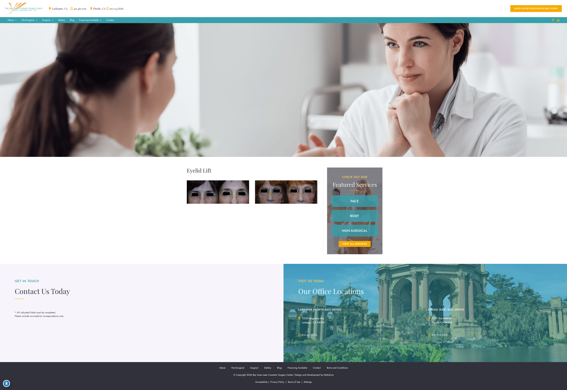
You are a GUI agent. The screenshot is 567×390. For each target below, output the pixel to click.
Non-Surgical (237, 368)
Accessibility (261, 382)
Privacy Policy (277, 382)
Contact (317, 368)
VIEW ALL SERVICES (354, 244)
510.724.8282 (116, 8)
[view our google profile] (558, 20)
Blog (279, 368)
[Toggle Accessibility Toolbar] (6, 383)
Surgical (254, 368)
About (222, 368)
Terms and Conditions (337, 368)
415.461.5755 (80, 8)
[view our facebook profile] (553, 20)
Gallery (267, 368)
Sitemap (307, 382)
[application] (15, 20)
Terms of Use (294, 382)
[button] (536, 8)
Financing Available (297, 368)
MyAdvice (329, 375)
